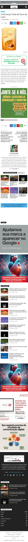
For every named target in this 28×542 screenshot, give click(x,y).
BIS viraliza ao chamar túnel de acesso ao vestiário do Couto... (17, 340)
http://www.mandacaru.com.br (14, 155)
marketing (15, 120)
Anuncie (22, 536)
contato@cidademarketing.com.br (16, 472)
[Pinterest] (18, 23)
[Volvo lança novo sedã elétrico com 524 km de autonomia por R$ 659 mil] (14, 178)
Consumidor (3, 521)
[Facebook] (11, 23)
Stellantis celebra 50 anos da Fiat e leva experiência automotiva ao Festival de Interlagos (5, 183)
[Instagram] (12, 168)
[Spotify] (16, 168)
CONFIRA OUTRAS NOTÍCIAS (10, 172)
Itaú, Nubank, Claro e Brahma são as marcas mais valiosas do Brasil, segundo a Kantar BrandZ (14, 196)
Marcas (2, 525)
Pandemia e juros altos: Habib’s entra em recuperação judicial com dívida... (18, 312)
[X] (14, 23)
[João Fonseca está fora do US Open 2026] (4, 348)
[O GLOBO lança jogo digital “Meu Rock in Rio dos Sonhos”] (23, 178)
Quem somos (8, 532)
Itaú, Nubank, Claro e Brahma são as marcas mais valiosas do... (17, 318)
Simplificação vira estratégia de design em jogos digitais (23, 195)
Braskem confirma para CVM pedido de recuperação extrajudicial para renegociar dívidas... (16, 356)
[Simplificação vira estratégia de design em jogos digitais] (23, 190)
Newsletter (19, 534)
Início (2, 10)
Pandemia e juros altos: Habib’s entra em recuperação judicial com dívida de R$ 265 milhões (4, 196)
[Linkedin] (14, 168)
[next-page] (15, 200)
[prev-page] (13, 200)
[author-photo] (14, 148)
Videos (2, 516)
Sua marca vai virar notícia (17, 532)
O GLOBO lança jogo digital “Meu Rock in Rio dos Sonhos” (23, 182)
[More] (25, 23)
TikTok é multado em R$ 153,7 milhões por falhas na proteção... (17, 333)
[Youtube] (23, 475)
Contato (14, 538)
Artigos (2, 523)
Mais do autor (21, 172)
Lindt (11, 120)
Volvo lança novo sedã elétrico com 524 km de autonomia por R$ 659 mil (13, 183)
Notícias (5, 10)
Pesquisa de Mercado (5, 518)
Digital (2, 514)
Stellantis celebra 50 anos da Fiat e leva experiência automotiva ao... (18, 289)
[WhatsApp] (21, 23)
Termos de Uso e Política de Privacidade (11, 536)
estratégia (6, 120)
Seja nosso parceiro (11, 534)
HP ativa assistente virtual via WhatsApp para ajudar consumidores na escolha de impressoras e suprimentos (21, 136)
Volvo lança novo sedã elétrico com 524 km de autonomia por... (17, 296)
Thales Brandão (5, 19)
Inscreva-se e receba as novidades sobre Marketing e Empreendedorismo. (14, 205)
